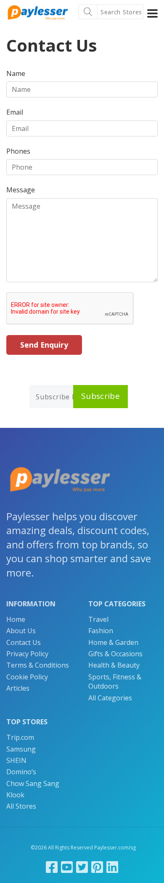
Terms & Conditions (37, 665)
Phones (18, 151)
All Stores (21, 806)
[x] (82, 867)
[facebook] (52, 867)
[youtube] (67, 867)
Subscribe (100, 395)
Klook (15, 794)
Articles (17, 688)
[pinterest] (97, 867)
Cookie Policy (27, 676)
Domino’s (21, 771)
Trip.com (20, 737)
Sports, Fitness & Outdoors (114, 681)
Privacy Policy (27, 653)
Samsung (21, 749)
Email (14, 112)
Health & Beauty (114, 665)
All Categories (110, 697)
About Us (21, 630)
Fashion (100, 630)
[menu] (152, 13)
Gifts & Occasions (115, 653)
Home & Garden (113, 642)
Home (15, 619)
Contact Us (23, 642)
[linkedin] (112, 867)
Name (15, 73)
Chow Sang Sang (32, 783)
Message (20, 189)
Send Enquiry (44, 345)
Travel (98, 619)
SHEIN (16, 760)
